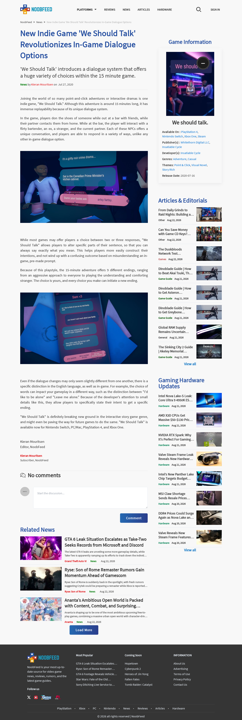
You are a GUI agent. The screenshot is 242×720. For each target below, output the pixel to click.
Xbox (82, 708)
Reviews (109, 9)
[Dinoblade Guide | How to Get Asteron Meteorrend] (209, 299)
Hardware (164, 9)
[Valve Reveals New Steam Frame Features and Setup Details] (209, 543)
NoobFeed (26, 22)
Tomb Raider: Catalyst (138, 684)
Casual (192, 159)
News (126, 9)
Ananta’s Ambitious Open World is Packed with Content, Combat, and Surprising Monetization (104, 605)
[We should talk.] (190, 115)
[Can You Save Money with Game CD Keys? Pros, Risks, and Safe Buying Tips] (209, 240)
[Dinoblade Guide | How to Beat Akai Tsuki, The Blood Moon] (209, 279)
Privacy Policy (182, 679)
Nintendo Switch (172, 136)
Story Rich (168, 169)
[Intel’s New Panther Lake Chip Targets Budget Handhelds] (209, 485)
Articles (144, 9)
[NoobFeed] (36, 9)
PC (94, 708)
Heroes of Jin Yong (136, 674)
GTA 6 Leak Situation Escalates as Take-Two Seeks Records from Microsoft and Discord (106, 542)
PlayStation (64, 708)
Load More (84, 630)
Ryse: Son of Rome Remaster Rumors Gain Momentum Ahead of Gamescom (104, 572)
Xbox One (190, 136)
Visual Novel (199, 165)
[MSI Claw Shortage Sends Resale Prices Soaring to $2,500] (209, 504)
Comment (133, 518)
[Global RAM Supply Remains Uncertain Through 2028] (209, 338)
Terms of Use (182, 674)
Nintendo (110, 708)
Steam (202, 136)
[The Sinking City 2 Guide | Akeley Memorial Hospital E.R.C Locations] (209, 357)
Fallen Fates (132, 679)
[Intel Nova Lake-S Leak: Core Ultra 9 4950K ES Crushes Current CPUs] (209, 406)
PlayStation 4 (189, 132)
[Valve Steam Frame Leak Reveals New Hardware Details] (209, 465)
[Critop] (57, 697)
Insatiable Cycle (172, 147)
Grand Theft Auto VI (76, 561)
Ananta (69, 622)
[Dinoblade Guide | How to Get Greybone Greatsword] (209, 318)
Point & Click (182, 165)
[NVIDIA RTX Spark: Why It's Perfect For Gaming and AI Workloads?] (209, 445)
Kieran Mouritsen (42, 84)
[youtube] (36, 697)
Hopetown (131, 663)
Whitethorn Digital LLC (195, 142)
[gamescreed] (46, 697)
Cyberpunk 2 (133, 669)
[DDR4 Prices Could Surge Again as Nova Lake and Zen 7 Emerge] (209, 524)
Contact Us (180, 684)
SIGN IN (215, 9)
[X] (29, 697)
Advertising (181, 669)
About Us (179, 663)
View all (190, 363)
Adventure (179, 159)
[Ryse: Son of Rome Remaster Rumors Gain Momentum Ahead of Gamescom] (41, 589)
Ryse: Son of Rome (75, 591)
